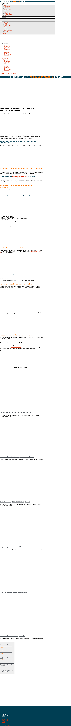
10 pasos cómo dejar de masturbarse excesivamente (6, 645)
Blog (3, 4)
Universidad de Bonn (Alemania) (19, 176)
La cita (5, 8)
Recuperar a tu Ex (7, 13)
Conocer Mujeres (7, 6)
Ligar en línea (6, 7)
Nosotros (4, 17)
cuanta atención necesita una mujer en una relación (21, 224)
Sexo (5, 10)
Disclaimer (3, 722)
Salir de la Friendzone (8, 14)
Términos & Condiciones (5, 715)
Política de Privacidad (5, 714)
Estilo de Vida (6, 12)
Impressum (3, 716)
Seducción (6, 5)
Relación (5, 27)
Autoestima (6, 11)
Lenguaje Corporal (7, 9)
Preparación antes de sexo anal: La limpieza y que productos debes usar (7, 664)
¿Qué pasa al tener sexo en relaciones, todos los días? (6, 651)
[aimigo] (21, 164)
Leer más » (2, 647)
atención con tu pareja (16, 347)
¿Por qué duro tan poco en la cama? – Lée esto (6, 671)
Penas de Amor (6, 15)
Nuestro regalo (5, 3)
